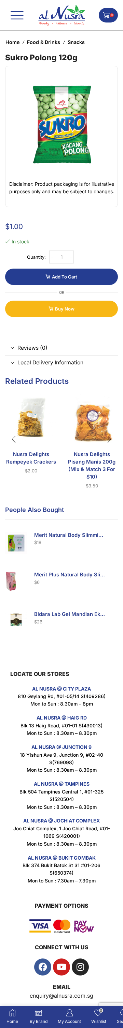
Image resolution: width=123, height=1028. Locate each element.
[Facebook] (42, 967)
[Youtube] (61, 967)
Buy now (64, 309)
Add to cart (64, 276)
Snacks (76, 42)
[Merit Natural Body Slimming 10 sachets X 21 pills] (16, 543)
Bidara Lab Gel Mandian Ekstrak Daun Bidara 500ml (70, 614)
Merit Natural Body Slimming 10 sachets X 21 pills (70, 535)
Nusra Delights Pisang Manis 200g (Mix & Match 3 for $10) (91, 465)
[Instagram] (80, 967)
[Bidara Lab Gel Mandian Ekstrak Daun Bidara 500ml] (16, 622)
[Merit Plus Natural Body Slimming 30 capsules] (16, 582)
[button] (13, 439)
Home (12, 42)
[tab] (61, 348)
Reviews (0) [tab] (32, 348)
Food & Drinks (43, 42)
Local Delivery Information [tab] (50, 362)
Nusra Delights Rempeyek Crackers (31, 458)
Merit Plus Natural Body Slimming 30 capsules (70, 575)
